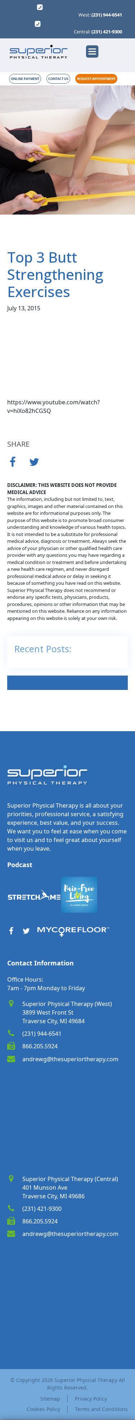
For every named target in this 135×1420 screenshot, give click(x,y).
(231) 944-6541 (106, 15)
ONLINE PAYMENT (25, 78)
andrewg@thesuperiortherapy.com (70, 1059)
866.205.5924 (40, 1046)
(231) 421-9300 (106, 31)
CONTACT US (58, 78)
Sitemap (50, 1398)
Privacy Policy (91, 1398)
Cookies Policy (43, 1409)
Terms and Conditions (100, 1409)
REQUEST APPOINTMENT (96, 78)
